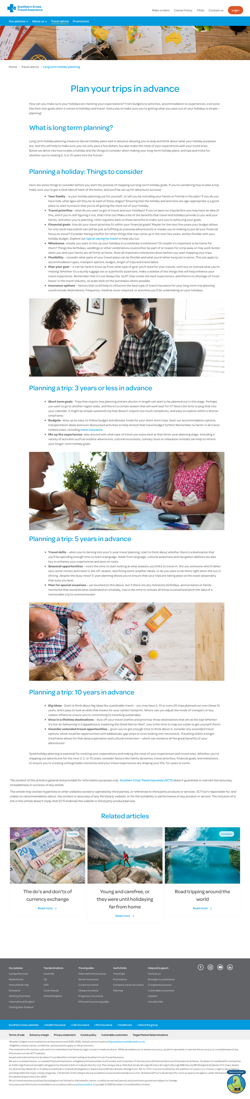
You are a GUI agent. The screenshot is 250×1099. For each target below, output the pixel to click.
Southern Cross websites (24, 1025)
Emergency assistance (161, 979)
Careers (152, 996)
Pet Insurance (104, 1025)
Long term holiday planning (61, 67)
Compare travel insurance (128, 985)
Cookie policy (88, 1035)
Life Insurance (80, 1025)
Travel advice (60, 21)
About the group (148, 1025)
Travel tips (119, 973)
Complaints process (160, 985)
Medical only (16, 979)
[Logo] (25, 8)
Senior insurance (88, 979)
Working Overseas (19, 996)
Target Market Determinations (150, 1035)
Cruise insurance (88, 985)
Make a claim (161, 10)
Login (235, 10)
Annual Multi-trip (19, 985)
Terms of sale (17, 1035)
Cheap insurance (88, 990)
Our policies (17, 21)
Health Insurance (55, 1025)
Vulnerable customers (161, 990)
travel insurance (91, 429)
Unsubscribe (155, 1001)
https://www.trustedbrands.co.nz (126, 1041)
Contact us (216, 10)
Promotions (81, 21)
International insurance (92, 973)
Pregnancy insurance (90, 996)
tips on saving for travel (102, 238)
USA (46, 985)
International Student (21, 1001)
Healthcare (125, 1025)
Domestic (14, 990)
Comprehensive (18, 973)
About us (38, 21)
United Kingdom (53, 996)
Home (13, 67)
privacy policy (84, 1084)
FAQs (200, 10)
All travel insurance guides (93, 1001)
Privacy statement (65, 1035)
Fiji (45, 979)
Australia (49, 973)
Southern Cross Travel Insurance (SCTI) (146, 780)
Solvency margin (39, 1035)
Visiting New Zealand (21, 1007)
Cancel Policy (183, 10)
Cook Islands (51, 990)
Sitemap (118, 990)
